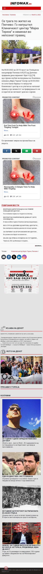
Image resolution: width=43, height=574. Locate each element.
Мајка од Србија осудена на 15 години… (20, 238)
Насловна (5, 15)
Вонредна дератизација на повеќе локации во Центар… (18, 210)
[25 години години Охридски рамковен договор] (21, 418)
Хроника (13, 15)
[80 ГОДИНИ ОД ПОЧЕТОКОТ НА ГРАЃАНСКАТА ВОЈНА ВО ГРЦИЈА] (21, 497)
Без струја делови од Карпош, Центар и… (20, 225)
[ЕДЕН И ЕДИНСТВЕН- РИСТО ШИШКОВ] (21, 463)
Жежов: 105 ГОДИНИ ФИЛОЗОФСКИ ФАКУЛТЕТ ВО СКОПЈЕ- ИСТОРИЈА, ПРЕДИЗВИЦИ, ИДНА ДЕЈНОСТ (21, 547)
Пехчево (35, 251)
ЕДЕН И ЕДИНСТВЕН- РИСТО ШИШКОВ (17, 476)
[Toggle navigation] (4, 8)
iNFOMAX (8, 570)
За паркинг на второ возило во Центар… (20, 232)
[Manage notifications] (6, 568)
